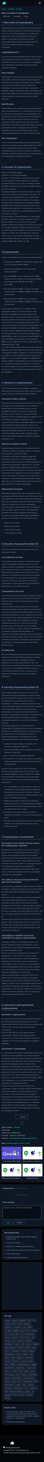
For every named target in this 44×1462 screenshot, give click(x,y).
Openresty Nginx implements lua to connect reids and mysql (32, 1178)
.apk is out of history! (13, 1243)
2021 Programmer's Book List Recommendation (22, 1250)
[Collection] (22, 1123)
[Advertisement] (22, 1286)
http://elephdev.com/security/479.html (23, 1138)
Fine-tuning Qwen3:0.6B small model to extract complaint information (11, 1161)
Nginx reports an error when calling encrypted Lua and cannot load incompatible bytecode (32, 1161)
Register (20, 1222)
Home (4, 9)
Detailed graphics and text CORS (18, 1143)
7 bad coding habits (13, 1254)
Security (19, 9)
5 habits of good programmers (17, 1257)
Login (8, 1222)
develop (11, 9)
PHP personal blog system (15, 1422)
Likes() (22, 1117)
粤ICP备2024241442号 (12, 1447)
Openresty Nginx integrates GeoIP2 (11, 1178)
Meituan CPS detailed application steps (20, 1246)
